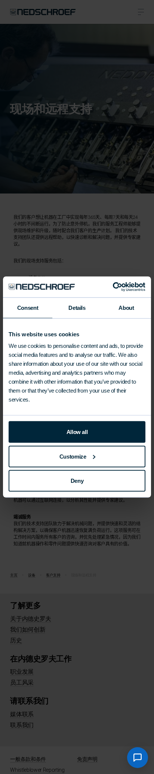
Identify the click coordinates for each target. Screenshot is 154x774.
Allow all (77, 432)
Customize (72, 456)
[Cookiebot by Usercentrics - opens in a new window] (112, 287)
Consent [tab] (27, 307)
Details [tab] (76, 307)
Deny (77, 481)
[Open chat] (137, 757)
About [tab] (126, 307)
